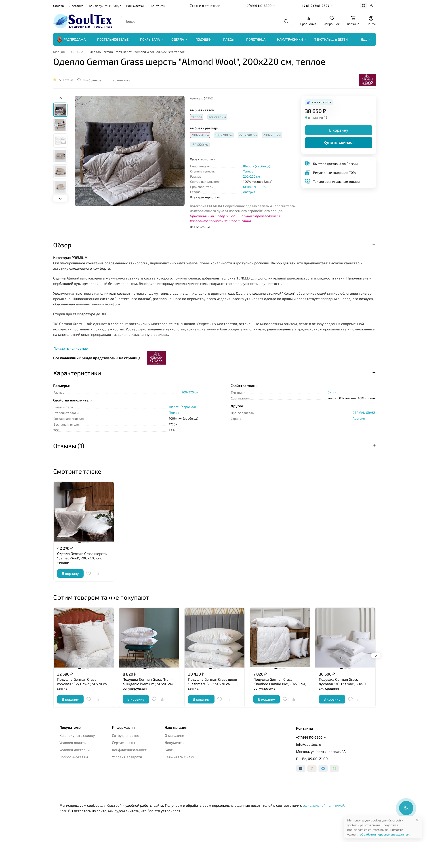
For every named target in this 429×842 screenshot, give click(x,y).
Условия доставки (74, 750)
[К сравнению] (97, 573)
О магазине (174, 735)
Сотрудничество (125, 735)
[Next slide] (60, 198)
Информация (123, 727)
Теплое (248, 171)
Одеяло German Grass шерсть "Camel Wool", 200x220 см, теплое (82, 558)
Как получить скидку (77, 735)
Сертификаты (123, 742)
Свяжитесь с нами (180, 757)
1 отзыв (68, 80)
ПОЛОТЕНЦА (255, 39)
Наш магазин (135, 6)
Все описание (200, 227)
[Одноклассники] (312, 768)
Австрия (249, 192)
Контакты (158, 6)
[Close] (417, 820)
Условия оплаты (72, 742)
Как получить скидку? (105, 6)
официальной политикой (323, 805)
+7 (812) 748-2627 (315, 6)
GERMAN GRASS (254, 187)
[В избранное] (88, 573)
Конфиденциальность (130, 750)
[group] (130, 161)
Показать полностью (70, 348)
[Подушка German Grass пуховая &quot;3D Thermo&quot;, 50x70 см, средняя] (345, 638)
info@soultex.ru (308, 744)
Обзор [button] (62, 245)
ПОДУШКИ (203, 39)
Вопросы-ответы (73, 757)
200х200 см (272, 135)
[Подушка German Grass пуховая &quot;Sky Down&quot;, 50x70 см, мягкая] (84, 638)
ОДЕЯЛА (177, 39)
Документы (174, 742)
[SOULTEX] (83, 20)
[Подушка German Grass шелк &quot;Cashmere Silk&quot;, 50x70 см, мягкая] (215, 638)
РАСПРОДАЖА (75, 39)
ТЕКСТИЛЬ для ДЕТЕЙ (331, 39)
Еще (364, 39)
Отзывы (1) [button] (68, 445)
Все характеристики (205, 197)
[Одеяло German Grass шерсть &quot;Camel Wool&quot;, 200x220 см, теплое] (84, 512)
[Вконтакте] (300, 768)
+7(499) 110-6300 (258, 6)
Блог (168, 750)
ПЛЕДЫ (229, 39)
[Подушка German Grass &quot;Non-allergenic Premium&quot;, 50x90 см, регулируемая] (149, 638)
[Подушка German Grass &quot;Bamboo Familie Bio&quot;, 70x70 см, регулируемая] (280, 638)
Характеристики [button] (77, 373)
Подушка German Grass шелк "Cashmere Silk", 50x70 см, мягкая (212, 683)
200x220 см (251, 176)
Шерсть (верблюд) (256, 166)
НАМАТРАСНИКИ (290, 39)
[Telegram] (323, 768)
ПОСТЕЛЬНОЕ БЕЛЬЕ (112, 39)
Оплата (58, 6)
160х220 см (199, 145)
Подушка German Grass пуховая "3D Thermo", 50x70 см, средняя (342, 683)
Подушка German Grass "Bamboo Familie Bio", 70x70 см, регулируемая (279, 683)
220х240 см (248, 135)
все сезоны (217, 117)
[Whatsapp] (334, 768)
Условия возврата (127, 757)
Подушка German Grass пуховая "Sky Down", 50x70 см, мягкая (82, 683)
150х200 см (224, 135)
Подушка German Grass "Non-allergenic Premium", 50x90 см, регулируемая (148, 683)
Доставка (76, 6)
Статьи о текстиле (205, 5)
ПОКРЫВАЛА (150, 39)
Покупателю (70, 727)
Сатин (332, 392)
